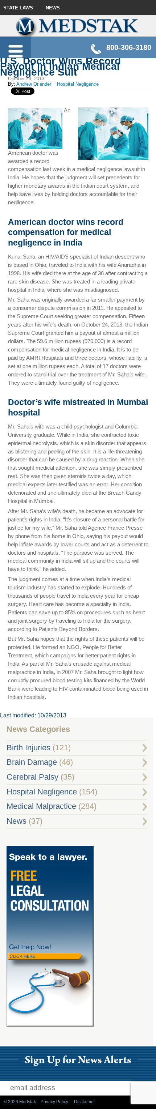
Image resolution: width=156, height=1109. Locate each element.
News (53, 7)
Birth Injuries (28, 747)
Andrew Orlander (33, 84)
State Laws (18, 7)
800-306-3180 (128, 47)
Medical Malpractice (41, 806)
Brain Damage (32, 762)
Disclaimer (84, 1101)
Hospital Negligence (78, 84)
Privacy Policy (54, 1101)
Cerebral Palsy (32, 777)
